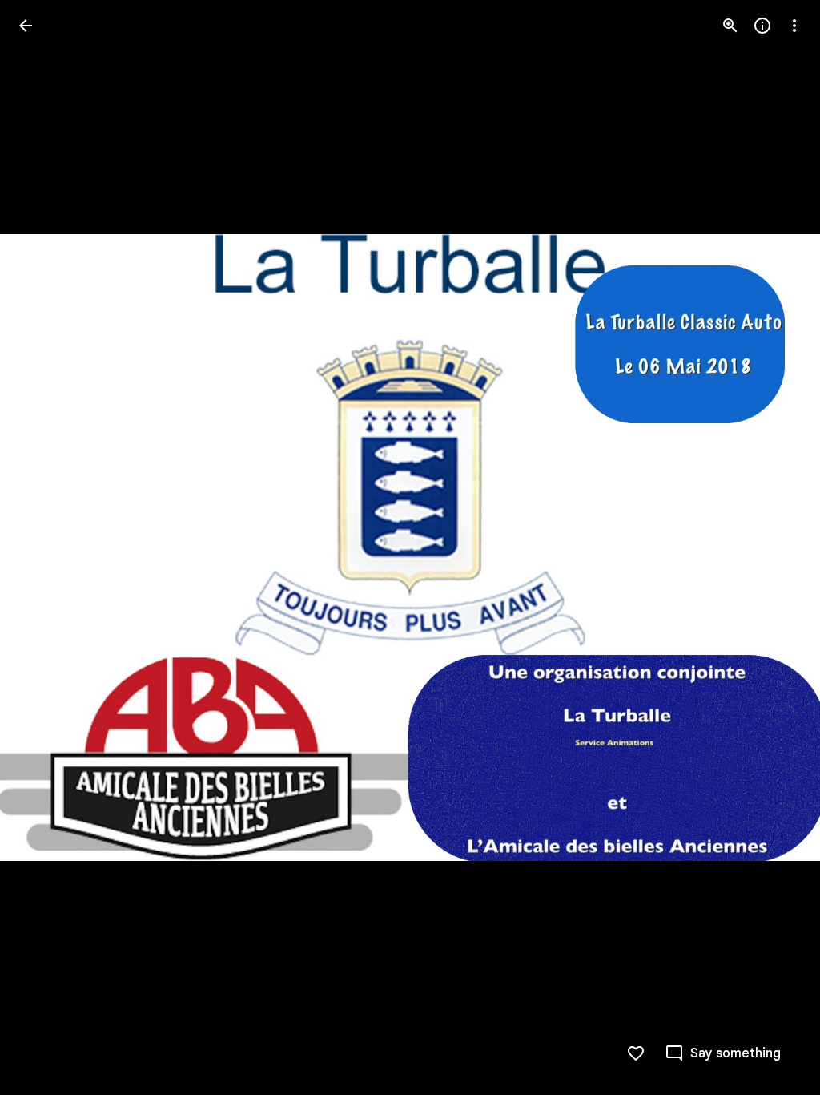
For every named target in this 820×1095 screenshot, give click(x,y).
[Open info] (762, 26)
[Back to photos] (25, 25)
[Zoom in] (730, 26)
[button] (775, 547)
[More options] (794, 26)
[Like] (635, 1053)
